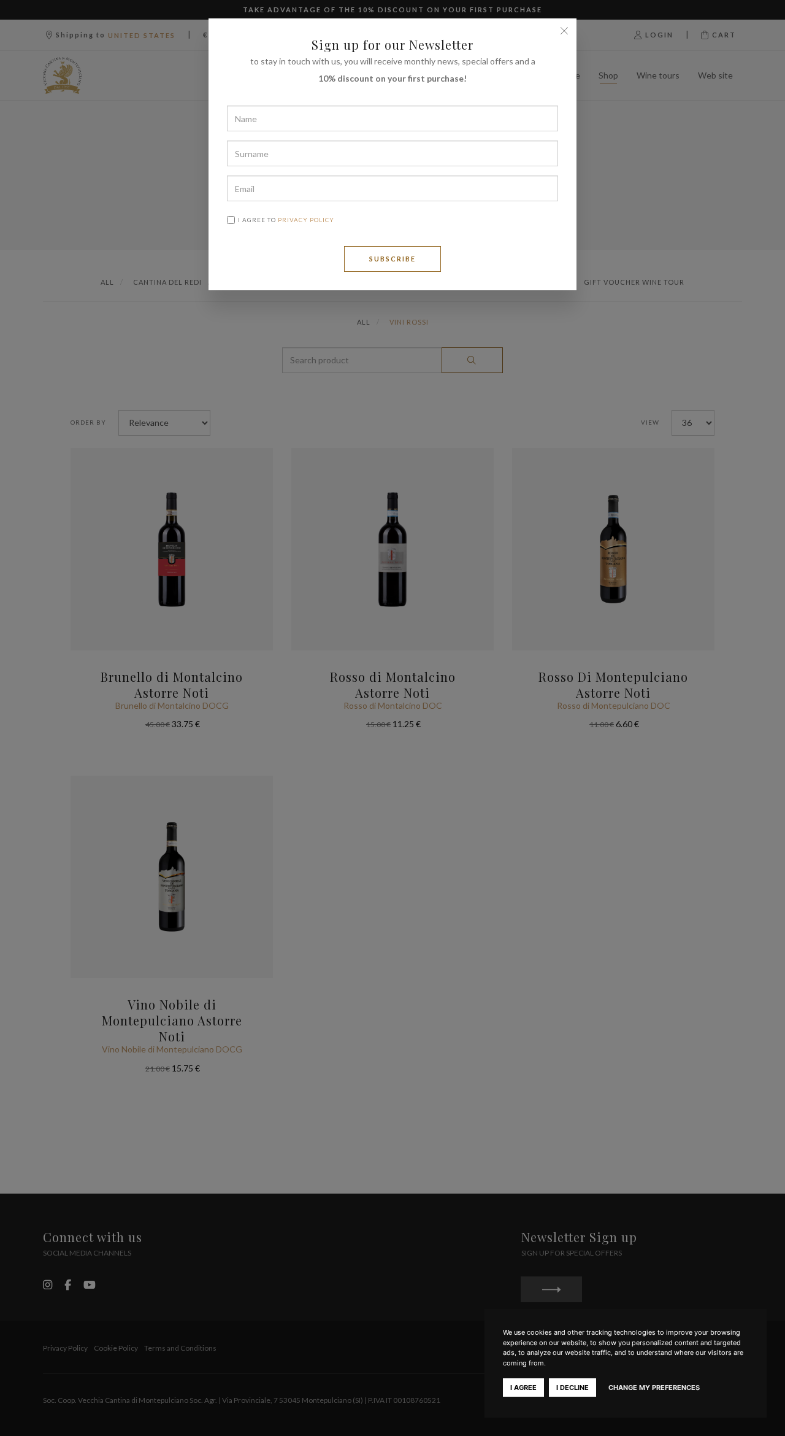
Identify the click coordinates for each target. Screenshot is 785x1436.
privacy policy (306, 219)
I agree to (286, 219)
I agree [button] (523, 1387)
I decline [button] (572, 1387)
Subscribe (392, 259)
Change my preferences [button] (654, 1387)
